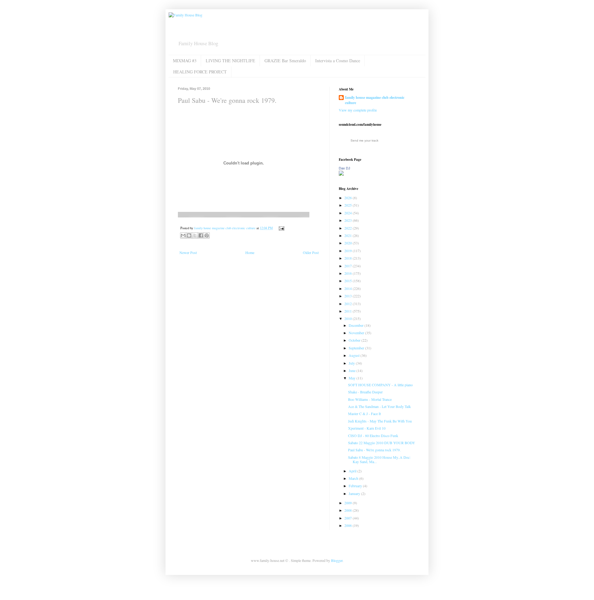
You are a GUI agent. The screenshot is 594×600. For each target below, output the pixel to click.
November (357, 332)
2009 (348, 502)
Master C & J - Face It (364, 413)
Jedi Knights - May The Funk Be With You (380, 420)
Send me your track (364, 140)
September (357, 347)
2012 (348, 303)
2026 (348, 197)
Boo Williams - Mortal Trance (370, 399)
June (352, 370)
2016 (348, 273)
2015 (348, 280)
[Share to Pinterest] (207, 235)
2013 (348, 295)
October (355, 340)
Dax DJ (344, 168)
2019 (348, 250)
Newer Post (188, 252)
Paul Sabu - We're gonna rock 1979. (374, 449)
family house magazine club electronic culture (374, 100)
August (354, 355)
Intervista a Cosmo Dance (337, 61)
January (355, 493)
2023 (348, 220)
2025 (348, 205)
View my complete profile (358, 109)
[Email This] (183, 235)
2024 (348, 212)
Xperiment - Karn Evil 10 (366, 428)
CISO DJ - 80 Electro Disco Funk (373, 435)
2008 (348, 510)
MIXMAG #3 (184, 61)
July (352, 363)
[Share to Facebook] (201, 235)
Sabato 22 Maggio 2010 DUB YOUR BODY (381, 442)
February (356, 485)
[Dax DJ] (341, 174)
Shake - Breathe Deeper (365, 391)
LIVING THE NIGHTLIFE (230, 61)
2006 (348, 525)
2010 (348, 318)
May (352, 377)
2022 (348, 228)
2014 (348, 288)
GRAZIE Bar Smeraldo (285, 61)
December (356, 325)
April (353, 470)
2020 (348, 242)
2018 (348, 258)
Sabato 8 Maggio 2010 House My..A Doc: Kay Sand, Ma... (379, 459)
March (354, 478)
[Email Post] (280, 228)
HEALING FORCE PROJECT (200, 72)
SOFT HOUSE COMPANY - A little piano (380, 384)
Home (249, 252)
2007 (348, 517)
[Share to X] (195, 235)
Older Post (311, 252)
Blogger (336, 560)
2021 (348, 235)
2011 (348, 311)
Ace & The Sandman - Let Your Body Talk (379, 406)
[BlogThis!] (189, 235)
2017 (348, 265)
